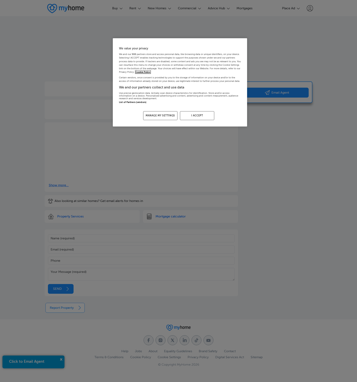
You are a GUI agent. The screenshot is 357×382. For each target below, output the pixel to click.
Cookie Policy (143, 72)
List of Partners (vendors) (132, 102)
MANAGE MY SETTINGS (160, 115)
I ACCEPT (197, 115)
